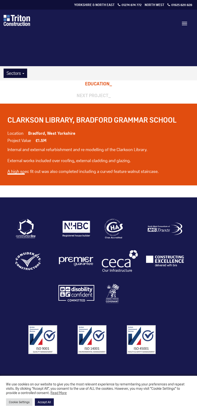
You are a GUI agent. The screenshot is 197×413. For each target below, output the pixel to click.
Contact (179, 52)
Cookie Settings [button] (19, 402)
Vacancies (155, 52)
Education (97, 84)
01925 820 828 (168, 5)
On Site (118, 52)
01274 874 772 (108, 5)
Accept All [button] (44, 402)
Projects (97, 52)
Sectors (14, 73)
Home (61, 52)
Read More (58, 392)
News (135, 52)
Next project (92, 95)
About (77, 52)
